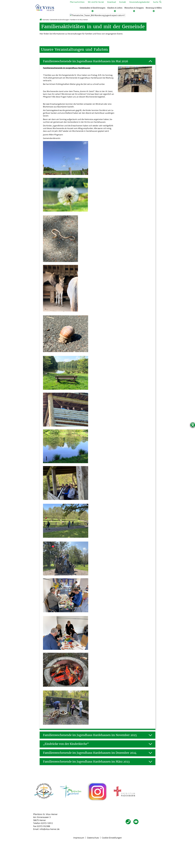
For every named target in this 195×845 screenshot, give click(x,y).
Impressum (78, 837)
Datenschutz (93, 837)
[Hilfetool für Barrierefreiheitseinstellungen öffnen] (192, 425)
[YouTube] (135, 821)
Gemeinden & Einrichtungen (59, 20)
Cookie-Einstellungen (112, 837)
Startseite (45, 20)
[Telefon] (128, 821)
